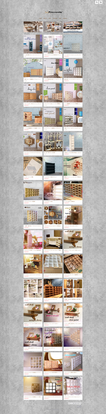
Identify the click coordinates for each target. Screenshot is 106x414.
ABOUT (45, 18)
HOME (40, 18)
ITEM (50, 18)
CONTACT (65, 18)
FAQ (60, 18)
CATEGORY (55, 18)
